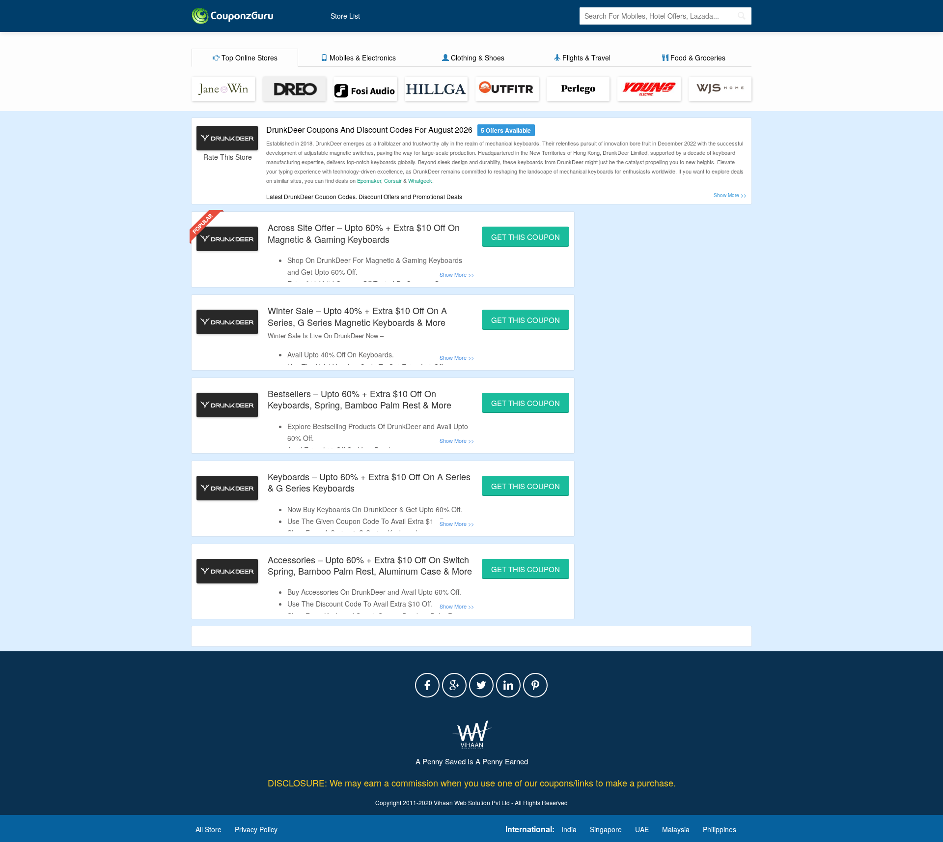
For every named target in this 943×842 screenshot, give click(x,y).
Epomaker (369, 180)
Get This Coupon (525, 237)
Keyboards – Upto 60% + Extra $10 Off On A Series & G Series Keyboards (369, 482)
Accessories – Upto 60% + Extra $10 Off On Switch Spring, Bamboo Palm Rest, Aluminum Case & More (370, 565)
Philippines (719, 829)
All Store (208, 829)
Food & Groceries (696, 57)
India (569, 829)
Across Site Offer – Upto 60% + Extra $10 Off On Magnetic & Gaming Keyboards (364, 233)
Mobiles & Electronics (362, 57)
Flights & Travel (585, 57)
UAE (642, 829)
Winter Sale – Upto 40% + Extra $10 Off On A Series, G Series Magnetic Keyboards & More (357, 316)
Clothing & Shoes (476, 57)
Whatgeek (420, 180)
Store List (345, 16)
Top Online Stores (248, 57)
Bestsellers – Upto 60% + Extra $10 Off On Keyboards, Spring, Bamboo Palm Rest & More (359, 399)
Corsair (393, 180)
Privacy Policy (256, 829)
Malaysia (676, 829)
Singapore (606, 829)
